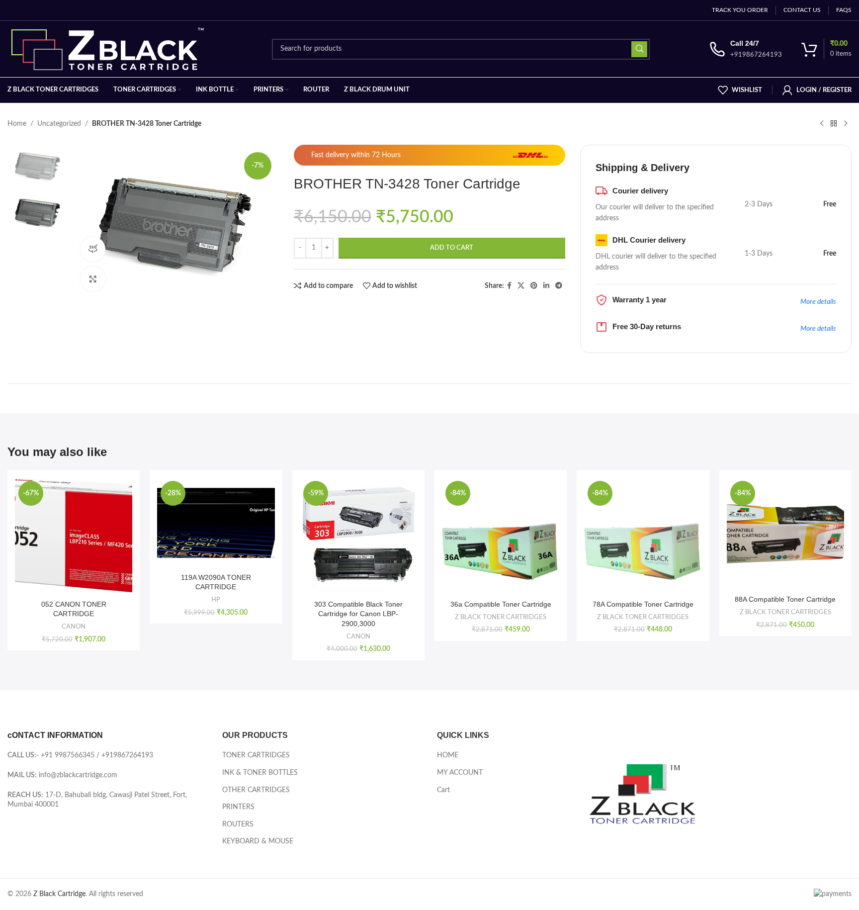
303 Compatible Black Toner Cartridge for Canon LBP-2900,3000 (358, 614)
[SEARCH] (639, 49)
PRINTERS (238, 807)
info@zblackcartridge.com (78, 775)
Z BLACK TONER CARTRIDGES (500, 617)
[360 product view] (93, 249)
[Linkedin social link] (546, 286)
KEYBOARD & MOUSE (257, 841)
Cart (443, 790)
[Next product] (846, 124)
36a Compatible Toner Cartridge (500, 604)
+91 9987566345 (67, 755)
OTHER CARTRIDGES (256, 790)
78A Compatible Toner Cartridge (643, 604)
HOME (447, 755)
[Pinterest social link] (533, 286)
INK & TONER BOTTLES (260, 772)
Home (16, 123)
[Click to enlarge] (93, 279)
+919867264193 (127, 755)
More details (818, 301)
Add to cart (451, 248)
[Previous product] (822, 124)
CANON (74, 626)
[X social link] (521, 286)
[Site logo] (109, 48)
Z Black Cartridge (59, 894)
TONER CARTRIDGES (256, 755)
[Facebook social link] (509, 286)
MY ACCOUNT (460, 772)
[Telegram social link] (558, 286)
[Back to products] (834, 124)
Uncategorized (59, 123)
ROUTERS (238, 824)
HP (215, 599)
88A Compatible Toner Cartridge (785, 599)
